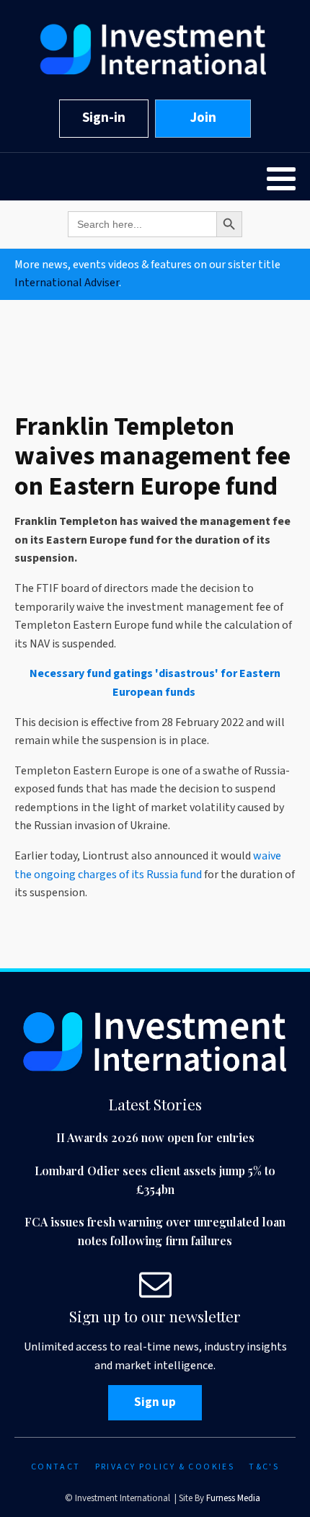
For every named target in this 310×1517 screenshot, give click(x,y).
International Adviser (66, 283)
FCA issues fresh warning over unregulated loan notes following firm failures (155, 1231)
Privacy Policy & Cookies (165, 1467)
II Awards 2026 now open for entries (155, 1137)
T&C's (264, 1467)
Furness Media (233, 1498)
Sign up (155, 1402)
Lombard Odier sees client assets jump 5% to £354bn (155, 1180)
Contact (56, 1467)
